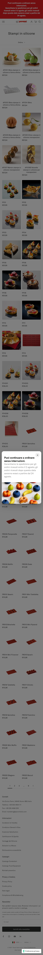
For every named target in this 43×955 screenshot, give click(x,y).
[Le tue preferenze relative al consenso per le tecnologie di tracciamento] (31, 951)
